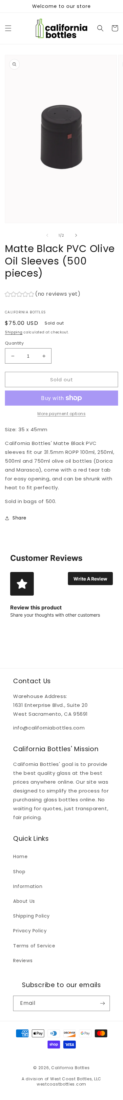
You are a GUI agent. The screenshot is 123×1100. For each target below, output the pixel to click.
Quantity (14, 343)
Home (20, 856)
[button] (8, 28)
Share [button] (19, 518)
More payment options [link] (61, 413)
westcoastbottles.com (61, 1084)
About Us (24, 901)
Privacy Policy (30, 930)
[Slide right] (76, 235)
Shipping (14, 332)
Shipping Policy (31, 916)
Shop (19, 871)
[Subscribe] (102, 1003)
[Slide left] (47, 235)
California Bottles (70, 1067)
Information (28, 886)
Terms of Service (34, 945)
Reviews (22, 960)
